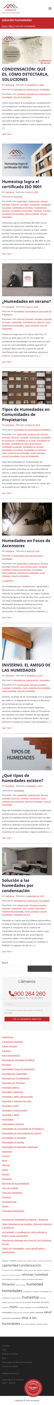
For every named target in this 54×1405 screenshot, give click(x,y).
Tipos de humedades (12, 1192)
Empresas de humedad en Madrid (18, 1060)
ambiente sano (22, 1261)
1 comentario (7, 580)
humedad (21, 94)
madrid (4, 1302)
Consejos (6, 1051)
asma (29, 1261)
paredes (28, 1307)
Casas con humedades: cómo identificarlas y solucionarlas (23, 1250)
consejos (18, 1270)
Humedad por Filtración (13, 1083)
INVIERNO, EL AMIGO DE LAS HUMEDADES (26, 667)
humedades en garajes (12, 447)
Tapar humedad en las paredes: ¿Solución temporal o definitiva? (27, 1226)
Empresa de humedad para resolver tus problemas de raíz (26, 1242)
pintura (34, 1307)
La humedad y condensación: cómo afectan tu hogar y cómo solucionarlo (24, 1234)
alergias (5, 1261)
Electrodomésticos (11, 1055)
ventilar (39, 1324)
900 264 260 (29, 993)
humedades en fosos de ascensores (26, 443)
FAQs (4, 1350)
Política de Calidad (10, 1354)
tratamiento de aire (21, 914)
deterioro (40, 1270)
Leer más (6, 134)
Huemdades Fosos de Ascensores (28, 555)
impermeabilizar (9, 573)
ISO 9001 (47, 211)
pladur (31, 908)
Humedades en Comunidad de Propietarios (32, 429)
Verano (5, 1206)
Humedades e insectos (13, 1124)
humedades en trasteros (12, 450)
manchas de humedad (23, 1302)
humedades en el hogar (25, 440)
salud (47, 1312)
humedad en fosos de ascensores (16, 570)
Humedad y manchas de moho (17, 1101)
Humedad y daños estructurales (17, 1096)
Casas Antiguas (9, 1046)
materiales (5, 1307)
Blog (4, 1358)
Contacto (6, 1345)
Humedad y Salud (10, 1115)
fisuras (18, 1285)
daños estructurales (29, 1270)
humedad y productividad (14, 1110)
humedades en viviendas (21, 211)
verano (45, 1324)
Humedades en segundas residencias (20, 1147)
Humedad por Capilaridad (14, 1073)
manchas (11, 1302)
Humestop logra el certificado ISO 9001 (22, 184)
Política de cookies (10, 1366)
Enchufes (6, 1064)
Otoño (5, 1170)
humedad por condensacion (38, 94)
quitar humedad (32, 214)
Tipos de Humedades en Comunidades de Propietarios (26, 414)
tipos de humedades (30, 456)
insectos (43, 1298)
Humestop (9, 85)
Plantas (5, 1174)
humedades (7, 97)
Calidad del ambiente (12, 1042)
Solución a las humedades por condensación (18, 885)
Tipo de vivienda (10, 1188)
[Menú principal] (50, 9)
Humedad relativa (10, 1087)
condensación (34, 201)
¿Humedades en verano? (26, 301)
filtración (15, 204)
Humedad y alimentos (12, 1092)
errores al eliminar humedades (32, 1279)
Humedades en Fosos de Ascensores (26, 543)
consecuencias (7, 1270)
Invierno (6, 1156)
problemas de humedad (21, 1313)
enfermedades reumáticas (11, 1279)
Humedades (44, 89)
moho (47, 322)
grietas (23, 1285)
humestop (37, 211)
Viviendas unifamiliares (13, 1211)
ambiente (12, 1261)
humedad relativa (15, 1298)
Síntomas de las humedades (15, 1183)
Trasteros (6, 1197)
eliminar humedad (25, 319)
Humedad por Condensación (26, 89)
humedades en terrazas (22, 207)
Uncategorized (9, 1201)
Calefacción (8, 1037)
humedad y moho (10, 1106)
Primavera (7, 1179)
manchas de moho (40, 1302)
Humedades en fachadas (14, 1137)
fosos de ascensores (28, 566)
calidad (34, 1261)
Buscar (5, 963)
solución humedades (22, 97)
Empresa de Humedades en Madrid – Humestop (25, 1219)
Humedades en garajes (13, 1142)
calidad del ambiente (44, 1261)
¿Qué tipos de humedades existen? (22, 778)
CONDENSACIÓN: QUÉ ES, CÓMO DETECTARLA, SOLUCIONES (25, 74)
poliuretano (40, 908)
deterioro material (15, 1275)
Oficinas (6, 1165)
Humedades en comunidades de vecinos (21, 1133)
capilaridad (22, 201)
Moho (5, 1160)
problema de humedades (13, 214)
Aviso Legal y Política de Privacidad (17, 1362)
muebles (21, 1307)
